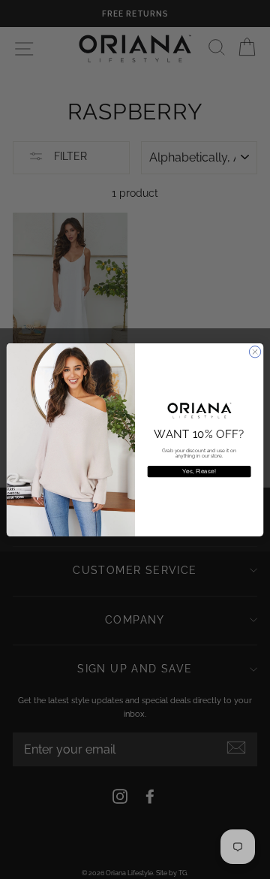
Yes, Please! (198, 470)
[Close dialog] (254, 351)
